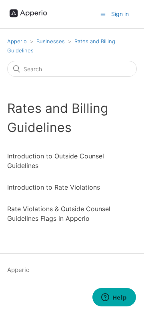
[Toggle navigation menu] (103, 14)
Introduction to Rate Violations (53, 187)
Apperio (17, 41)
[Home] (28, 18)
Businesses (50, 41)
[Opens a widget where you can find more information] (114, 298)
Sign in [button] (120, 13)
